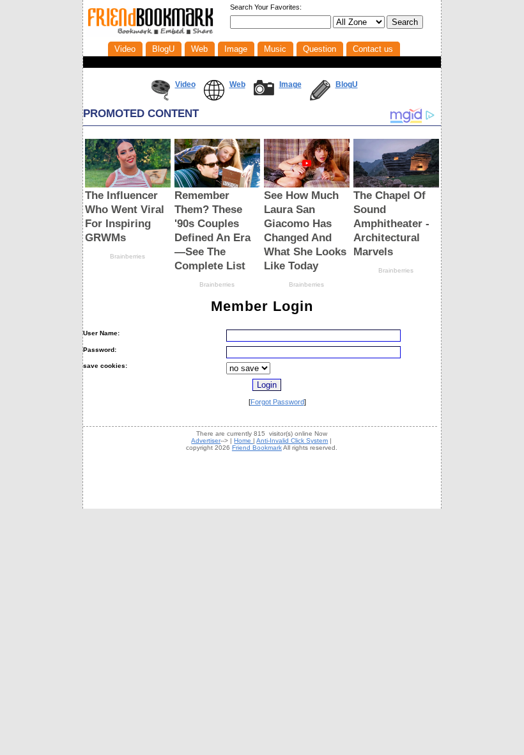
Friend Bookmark (257, 447)
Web (237, 84)
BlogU (346, 84)
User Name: (101, 333)
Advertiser (205, 440)
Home (243, 440)
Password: (99, 349)
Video (185, 84)
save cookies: (105, 365)
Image (290, 84)
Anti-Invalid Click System (292, 440)
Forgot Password (277, 402)
